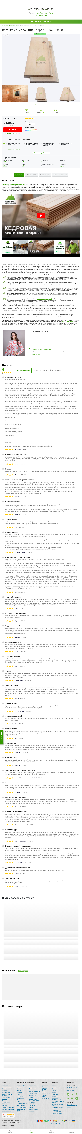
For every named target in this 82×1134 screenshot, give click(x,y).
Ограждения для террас (21, 1109)
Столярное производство (8, 1109)
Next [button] (45, 104)
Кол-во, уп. (45, 941)
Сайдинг (31, 1097)
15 (41, 161)
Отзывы (54, 1090)
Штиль (5, 166)
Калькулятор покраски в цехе (58, 1108)
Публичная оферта (6, 1097)
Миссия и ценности (7, 1086)
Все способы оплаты (56, 1123)
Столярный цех (46, 1093)
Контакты (4, 1099)
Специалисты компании (8, 1107)
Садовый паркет (33, 1095)
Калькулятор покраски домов (57, 1105)
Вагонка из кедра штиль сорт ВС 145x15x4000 (21, 1040)
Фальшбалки (32, 1105)
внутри (62, 166)
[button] (36, 259)
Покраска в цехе (45, 1086)
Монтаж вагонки (38, 992)
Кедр (4, 161)
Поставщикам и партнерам (6, 1103)
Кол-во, (28, 122)
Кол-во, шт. (16, 941)
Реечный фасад (33, 1093)
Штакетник (31, 1111)
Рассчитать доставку (14, 149)
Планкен (19, 1111)
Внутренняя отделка (45, 1091)
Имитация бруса (21, 1096)
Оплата (4, 1088)
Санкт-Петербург (72, 1105)
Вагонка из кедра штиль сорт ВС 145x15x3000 (60, 1040)
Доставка (4, 1090)
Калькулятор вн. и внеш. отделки (58, 1102)
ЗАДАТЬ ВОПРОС (35, 354)
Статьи (54, 1088)
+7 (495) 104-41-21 (41, 9)
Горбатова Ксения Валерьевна (40, 349)
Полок (30, 1086)
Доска (18, 1094)
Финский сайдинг (33, 1109)
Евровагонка (20, 1092)
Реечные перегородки (34, 1091)
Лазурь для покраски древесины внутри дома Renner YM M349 (21, 933)
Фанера (31, 1107)
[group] (41, 59)
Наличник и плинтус (22, 1107)
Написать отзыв (23, 370)
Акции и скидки (21, 1085)
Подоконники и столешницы (33, 1089)
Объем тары (6, 941)
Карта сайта (55, 1094)
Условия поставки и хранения (7, 1095)
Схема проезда (70, 1090)
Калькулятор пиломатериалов (56, 1111)
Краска (18, 1101)
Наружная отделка (44, 1088)
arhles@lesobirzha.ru (72, 1087)
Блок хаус (19, 1086)
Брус (18, 1088)
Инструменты (20, 1097)
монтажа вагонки (67, 321)
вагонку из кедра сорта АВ (44, 299)
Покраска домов (44, 1096)
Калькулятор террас (57, 1113)
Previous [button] (36, 104)
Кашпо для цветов (21, 1099)
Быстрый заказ (11, 133)
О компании (5, 1085)
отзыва (53, 1047)
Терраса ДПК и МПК (34, 1100)
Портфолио (4, 1100)
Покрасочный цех (6, 1111)
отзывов (14, 938)
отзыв (52, 938)
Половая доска (32, 1085)
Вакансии (4, 1105)
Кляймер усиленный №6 (52, 932)
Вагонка (19, 1090)
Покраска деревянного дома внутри (67, 992)
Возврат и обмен (6, 1092)
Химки (69, 1107)
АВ (23, 166)
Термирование (45, 1098)
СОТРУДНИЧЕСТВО (41, 15)
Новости (54, 1092)
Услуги (54, 1086)
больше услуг (23, 971)
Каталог (54, 1085)
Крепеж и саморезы (22, 1103)
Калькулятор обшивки (41, 153)
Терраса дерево (33, 1099)
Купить (12, 130)
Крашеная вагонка (13, 992)
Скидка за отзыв (56, 1096)
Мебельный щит (21, 1105)
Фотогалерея (55, 1097)
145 (23, 161)
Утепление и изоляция (32, 1103)
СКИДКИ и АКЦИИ (56, 1099)
